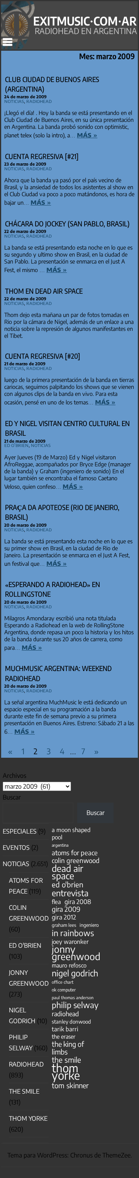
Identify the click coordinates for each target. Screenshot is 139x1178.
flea (56, 901)
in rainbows (73, 933)
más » (87, 134)
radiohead (65, 1013)
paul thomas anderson (72, 997)
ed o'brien (67, 884)
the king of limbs (68, 1047)
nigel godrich (75, 973)
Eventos (16, 847)
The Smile (24, 1091)
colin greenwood (76, 860)
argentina (60, 845)
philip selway (75, 1004)
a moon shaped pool (71, 833)
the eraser (63, 1036)
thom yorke (66, 1071)
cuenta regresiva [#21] (42, 156)
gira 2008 (77, 901)
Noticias (14, 101)
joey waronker (70, 941)
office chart (62, 982)
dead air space (67, 872)
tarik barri (65, 1028)
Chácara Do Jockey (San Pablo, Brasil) (67, 223)
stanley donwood (71, 1021)
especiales (20, 831)
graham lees (64, 925)
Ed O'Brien (16, 445)
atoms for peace (75, 852)
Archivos (14, 775)
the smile (66, 1059)
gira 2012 (64, 917)
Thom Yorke (28, 1118)
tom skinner (70, 1085)
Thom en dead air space (44, 290)
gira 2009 (66, 909)
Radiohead (39, 101)
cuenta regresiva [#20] (42, 355)
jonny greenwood (76, 952)
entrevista (70, 893)
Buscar (12, 797)
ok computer (64, 989)
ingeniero (89, 925)
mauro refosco (69, 965)
